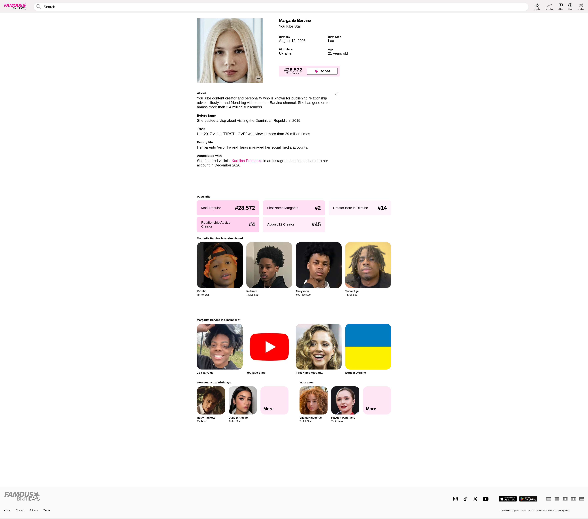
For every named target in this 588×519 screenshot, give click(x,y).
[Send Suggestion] (336, 94)
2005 (301, 41)
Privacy (34, 510)
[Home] (148, 496)
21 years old (338, 53)
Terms (46, 510)
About (7, 510)
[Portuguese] (557, 498)
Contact (20, 510)
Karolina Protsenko (247, 161)
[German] (581, 498)
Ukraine (285, 53)
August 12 (287, 41)
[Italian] (573, 498)
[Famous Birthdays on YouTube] (486, 499)
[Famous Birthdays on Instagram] (455, 499)
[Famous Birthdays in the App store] (508, 499)
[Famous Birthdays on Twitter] (475, 499)
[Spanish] (548, 498)
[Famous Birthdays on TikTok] (465, 499)
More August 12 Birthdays (214, 382)
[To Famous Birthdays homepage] (15, 6)
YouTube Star (290, 26)
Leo (331, 41)
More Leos (306, 382)
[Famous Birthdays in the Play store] (528, 499)
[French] (565, 498)
